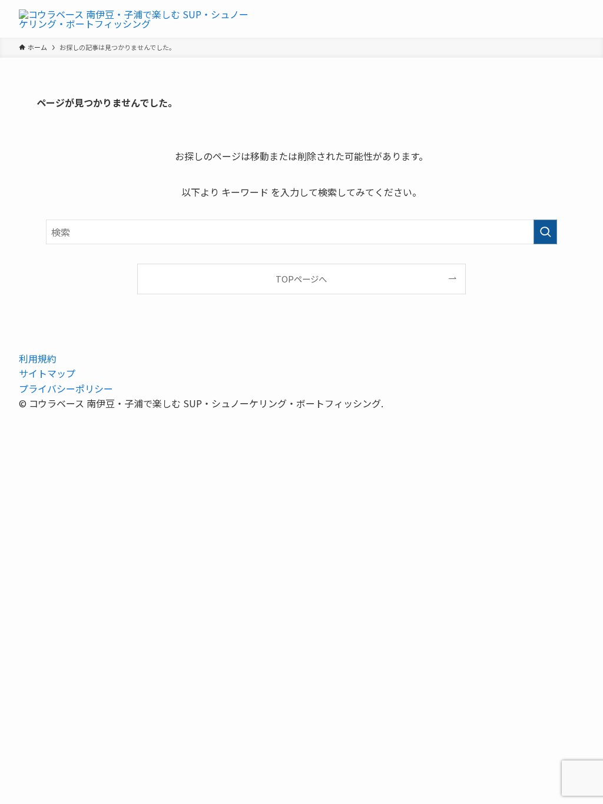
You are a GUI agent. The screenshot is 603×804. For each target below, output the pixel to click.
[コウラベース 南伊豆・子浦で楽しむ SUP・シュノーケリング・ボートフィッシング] (136, 18)
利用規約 (38, 358)
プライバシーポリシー (66, 388)
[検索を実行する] (545, 232)
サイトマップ (47, 373)
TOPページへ (301, 279)
